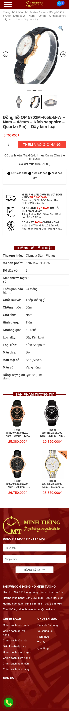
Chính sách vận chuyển (17, 652)
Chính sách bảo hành (16, 625)
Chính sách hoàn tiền (16, 663)
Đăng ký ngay (34, 569)
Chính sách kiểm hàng (16, 657)
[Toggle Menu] (8, 4)
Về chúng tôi (45, 630)
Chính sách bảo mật (15, 640)
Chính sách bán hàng (16, 669)
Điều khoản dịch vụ (14, 646)
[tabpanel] (34, 55)
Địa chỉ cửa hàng (47, 625)
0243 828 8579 (19, 173)
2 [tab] (34, 92)
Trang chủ (9, 12)
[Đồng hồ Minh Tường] (34, 5)
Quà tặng (43, 648)
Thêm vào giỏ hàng (42, 144)
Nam (43, 12)
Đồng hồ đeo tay (28, 12)
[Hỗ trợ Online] (9, 704)
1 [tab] (29, 92)
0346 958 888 (39, 173)
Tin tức (41, 642)
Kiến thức (43, 636)
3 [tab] (40, 92)
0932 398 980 (54, 597)
